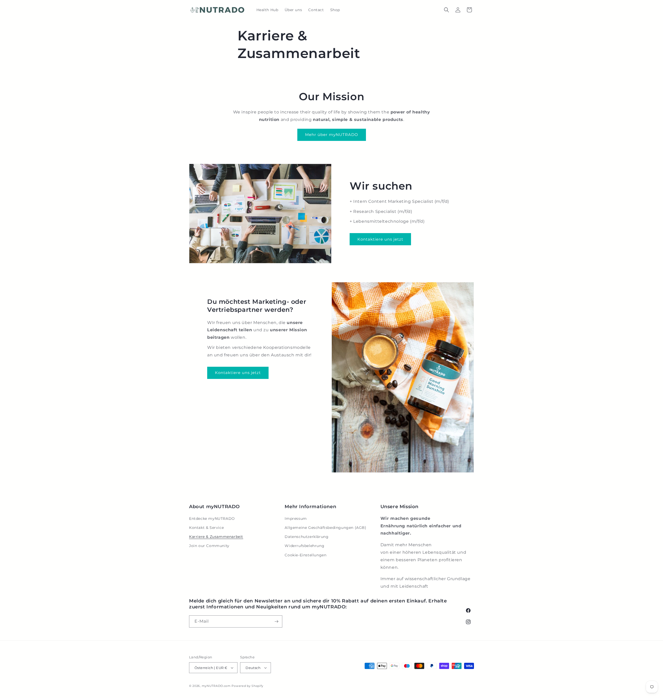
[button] (446, 10)
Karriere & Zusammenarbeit (216, 536)
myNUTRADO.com (216, 686)
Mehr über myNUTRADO (331, 134)
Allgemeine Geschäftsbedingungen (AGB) (325, 527)
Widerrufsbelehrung (304, 545)
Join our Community (209, 545)
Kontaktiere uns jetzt (380, 239)
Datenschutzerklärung (306, 536)
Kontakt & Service (206, 527)
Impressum (296, 518)
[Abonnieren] (276, 621)
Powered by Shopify (247, 686)
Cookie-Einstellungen (305, 555)
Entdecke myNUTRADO (212, 518)
